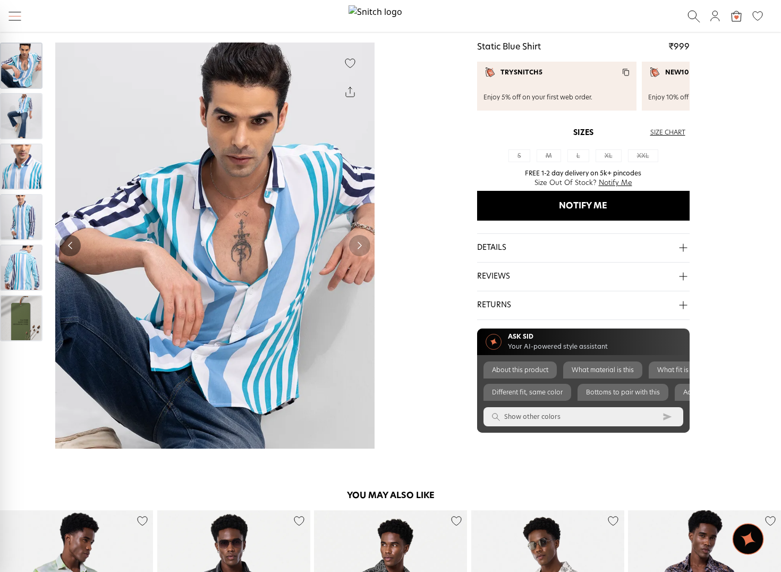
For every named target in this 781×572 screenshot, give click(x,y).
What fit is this (679, 370)
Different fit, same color (527, 392)
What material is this (603, 370)
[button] (583, 248)
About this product (520, 370)
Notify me (583, 205)
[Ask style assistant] (748, 539)
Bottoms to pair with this (623, 392)
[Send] (667, 416)
